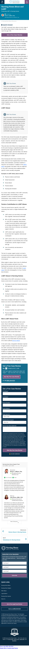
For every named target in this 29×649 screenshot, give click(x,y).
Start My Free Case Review (11, 376)
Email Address (6, 408)
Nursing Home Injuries (6, 596)
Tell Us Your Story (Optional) (9, 425)
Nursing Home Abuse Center (14, 1)
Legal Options (4, 593)
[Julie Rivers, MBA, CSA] (6, 497)
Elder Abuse (3, 590)
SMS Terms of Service (15, 441)
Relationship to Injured (8, 420)
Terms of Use (6, 444)
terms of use (16, 639)
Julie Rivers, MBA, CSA (16, 497)
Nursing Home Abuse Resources (9, 21)
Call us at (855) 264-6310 (14, 608)
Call (27, 2)
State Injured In (6, 414)
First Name (6, 391)
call (9, 380)
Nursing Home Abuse (5, 585)
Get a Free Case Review (14, 35)
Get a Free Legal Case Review (14, 604)
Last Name (6, 397)
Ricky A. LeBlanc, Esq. (16, 471)
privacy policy (10, 639)
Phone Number (7, 402)
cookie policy (22, 639)
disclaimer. (14, 640)
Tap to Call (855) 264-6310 (9, 647)
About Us (3, 598)
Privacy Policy (22, 442)
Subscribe (14, 575)
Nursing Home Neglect (6, 588)
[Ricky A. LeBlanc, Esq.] (6, 471)
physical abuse (16, 340)
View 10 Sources (14, 521)
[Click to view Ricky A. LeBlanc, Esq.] (2, 15)
